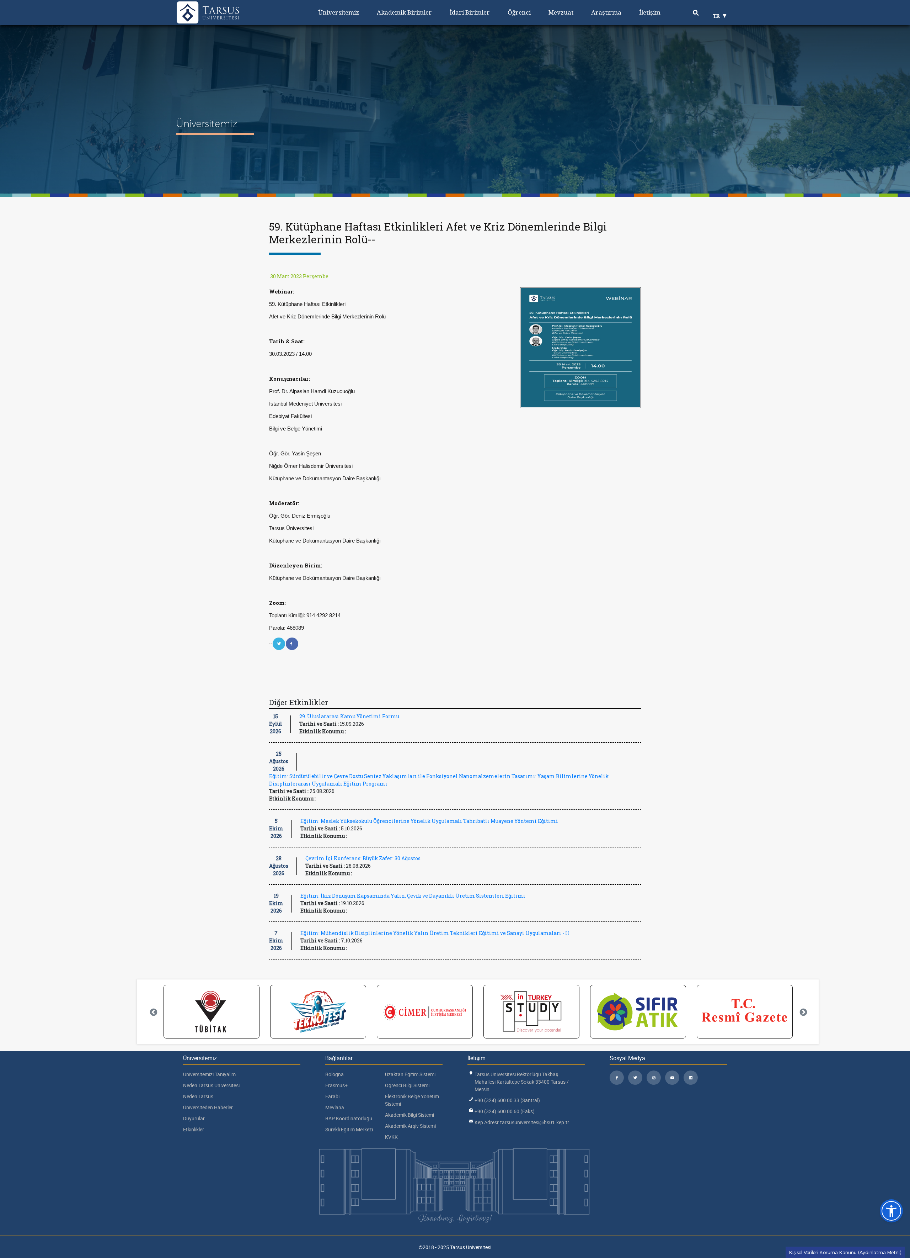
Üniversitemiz (338, 12)
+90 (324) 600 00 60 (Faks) (505, 1111)
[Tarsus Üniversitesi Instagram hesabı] (654, 1078)
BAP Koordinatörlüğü (348, 1118)
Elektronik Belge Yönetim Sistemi (412, 1100)
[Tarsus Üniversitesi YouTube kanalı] (672, 1078)
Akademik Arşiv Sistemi (410, 1125)
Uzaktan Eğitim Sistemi (410, 1074)
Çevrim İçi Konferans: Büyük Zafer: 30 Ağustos (363, 858)
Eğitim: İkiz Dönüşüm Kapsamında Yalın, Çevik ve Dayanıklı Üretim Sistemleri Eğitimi (412, 895)
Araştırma (606, 12)
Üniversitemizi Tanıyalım (209, 1074)
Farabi (332, 1096)
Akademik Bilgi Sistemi (409, 1114)
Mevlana (334, 1107)
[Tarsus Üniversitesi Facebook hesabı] (617, 1078)
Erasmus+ (336, 1085)
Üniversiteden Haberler (208, 1107)
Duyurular (194, 1118)
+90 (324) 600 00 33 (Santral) (507, 1100)
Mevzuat (560, 12)
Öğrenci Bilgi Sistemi (407, 1085)
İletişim (649, 12)
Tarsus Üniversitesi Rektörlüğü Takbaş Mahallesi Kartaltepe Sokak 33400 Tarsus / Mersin (522, 1082)
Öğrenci (519, 12)
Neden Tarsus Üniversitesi (211, 1085)
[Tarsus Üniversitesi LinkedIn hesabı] (691, 1078)
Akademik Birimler (404, 12)
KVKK (391, 1136)
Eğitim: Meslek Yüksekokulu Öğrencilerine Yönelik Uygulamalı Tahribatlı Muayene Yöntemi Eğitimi (429, 821)
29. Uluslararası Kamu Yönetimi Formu (349, 716)
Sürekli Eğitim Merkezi (349, 1129)
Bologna (334, 1074)
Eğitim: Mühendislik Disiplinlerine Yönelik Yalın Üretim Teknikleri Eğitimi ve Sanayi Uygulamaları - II (434, 933)
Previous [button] (152, 1011)
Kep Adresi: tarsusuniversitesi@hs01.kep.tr (522, 1122)
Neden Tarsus (198, 1096)
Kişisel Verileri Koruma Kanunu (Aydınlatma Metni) (845, 1252)
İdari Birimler (470, 12)
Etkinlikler (193, 1129)
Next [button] (802, 1011)
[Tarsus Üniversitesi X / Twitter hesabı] (635, 1078)
